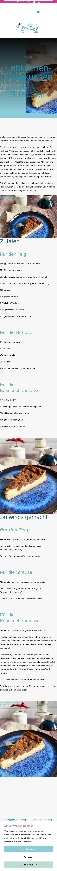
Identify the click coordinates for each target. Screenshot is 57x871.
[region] (28, 846)
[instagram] (23, 2)
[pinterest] (28, 2)
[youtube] (34, 2)
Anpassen (28, 857)
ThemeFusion (45, 820)
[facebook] (18, 2)
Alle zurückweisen (28, 865)
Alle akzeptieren (28, 849)
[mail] (39, 2)
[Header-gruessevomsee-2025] (28, 21)
